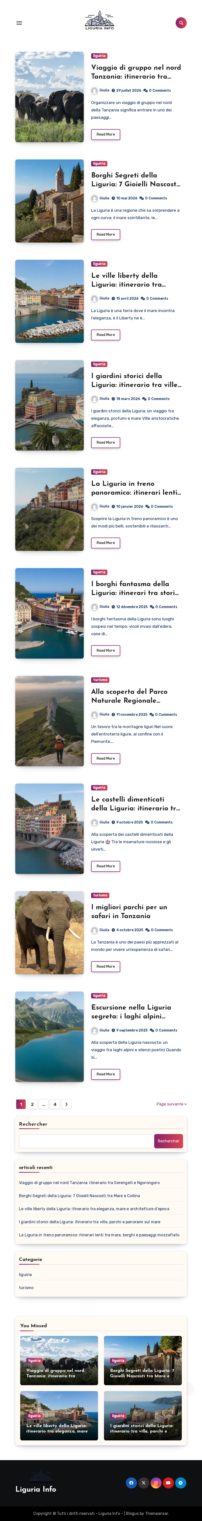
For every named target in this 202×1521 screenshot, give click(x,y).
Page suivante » (172, 1104)
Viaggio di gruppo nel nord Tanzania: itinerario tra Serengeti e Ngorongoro (136, 77)
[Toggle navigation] (19, 23)
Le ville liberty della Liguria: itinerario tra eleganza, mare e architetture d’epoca (94, 1208)
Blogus (132, 1513)
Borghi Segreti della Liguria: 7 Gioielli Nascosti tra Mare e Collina (134, 184)
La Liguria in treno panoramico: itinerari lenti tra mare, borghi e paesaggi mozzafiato (99, 1235)
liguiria (99, 56)
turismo (100, 680)
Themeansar (156, 1513)
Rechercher (33, 1124)
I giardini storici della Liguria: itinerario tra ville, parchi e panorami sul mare (89, 1222)
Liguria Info (35, 1490)
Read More (106, 134)
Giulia (104, 90)
